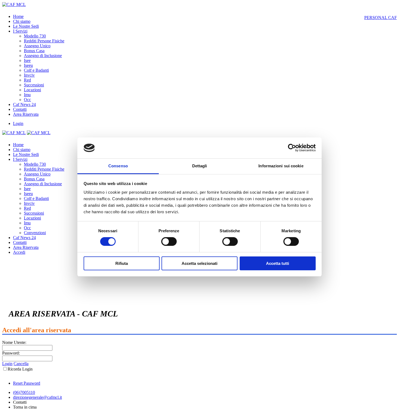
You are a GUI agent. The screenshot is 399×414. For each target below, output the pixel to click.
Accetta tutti (277, 263)
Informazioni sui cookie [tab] (280, 166)
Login (18, 123)
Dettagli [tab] (199, 166)
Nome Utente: (14, 342)
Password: (11, 353)
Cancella (21, 363)
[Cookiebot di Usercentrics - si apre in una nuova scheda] (292, 148)
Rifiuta (121, 263)
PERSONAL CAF (380, 17)
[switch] (169, 241)
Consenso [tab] (118, 166)
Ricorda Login (20, 369)
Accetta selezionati (199, 263)
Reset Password (26, 383)
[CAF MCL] (14, 4)
